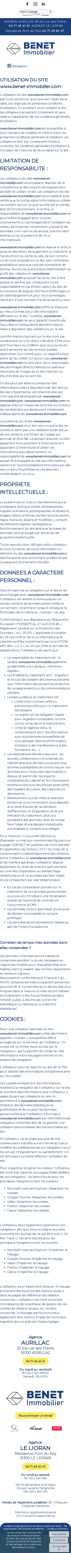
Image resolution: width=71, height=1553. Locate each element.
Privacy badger (48, 1321)
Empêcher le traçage (47, 1258)
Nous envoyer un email (35, 1415)
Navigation (19, 66)
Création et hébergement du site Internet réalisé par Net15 (32, 1526)
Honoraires (48, 1512)
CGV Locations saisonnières (35, 1516)
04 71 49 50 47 (53, 31)
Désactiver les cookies (47, 1197)
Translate (45, 15)
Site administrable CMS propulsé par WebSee (35, 1527)
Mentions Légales (27, 1512)
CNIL (33, 905)
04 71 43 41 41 (19, 25)
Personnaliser (59, 1548)
